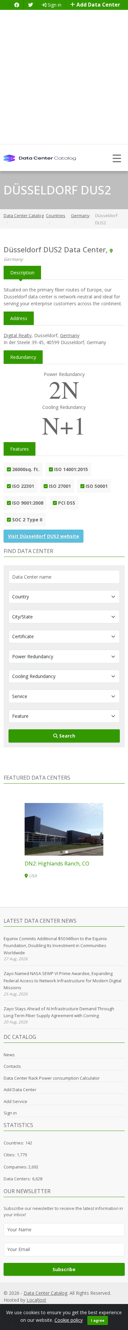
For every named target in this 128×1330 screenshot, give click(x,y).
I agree (97, 1320)
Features (19, 449)
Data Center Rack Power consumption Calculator (52, 1078)
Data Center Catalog (45, 1293)
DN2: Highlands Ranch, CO (57, 863)
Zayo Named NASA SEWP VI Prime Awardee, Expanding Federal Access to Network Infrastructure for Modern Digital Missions (62, 980)
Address (18, 318)
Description (22, 272)
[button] (61, 852)
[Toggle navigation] (117, 158)
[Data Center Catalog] (40, 158)
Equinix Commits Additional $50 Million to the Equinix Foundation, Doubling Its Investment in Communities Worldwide (55, 946)
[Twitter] (30, 5)
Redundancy (23, 357)
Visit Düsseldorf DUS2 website (43, 536)
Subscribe (64, 1269)
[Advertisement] (64, 77)
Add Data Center (97, 4)
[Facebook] (16, 5)
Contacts (12, 1066)
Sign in (53, 5)
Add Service (15, 1101)
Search (66, 736)
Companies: (16, 1167)
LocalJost (36, 1300)
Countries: (14, 1143)
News (9, 1055)
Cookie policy (68, 1320)
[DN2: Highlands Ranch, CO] (64, 829)
